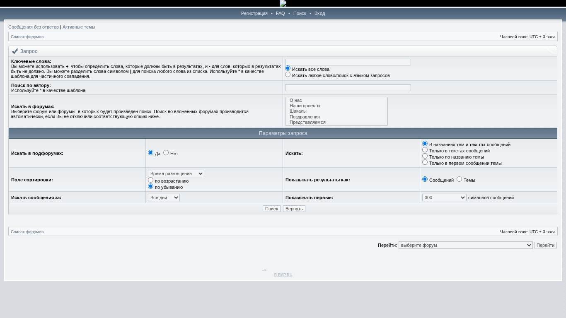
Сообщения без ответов (33, 26)
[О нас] (336, 100)
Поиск (299, 13)
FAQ (280, 13)
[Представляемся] (336, 122)
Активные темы (79, 26)
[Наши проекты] (336, 105)
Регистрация (254, 13)
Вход (319, 13)
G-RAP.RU (283, 275)
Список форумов (27, 36)
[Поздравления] (336, 117)
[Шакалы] (336, 111)
